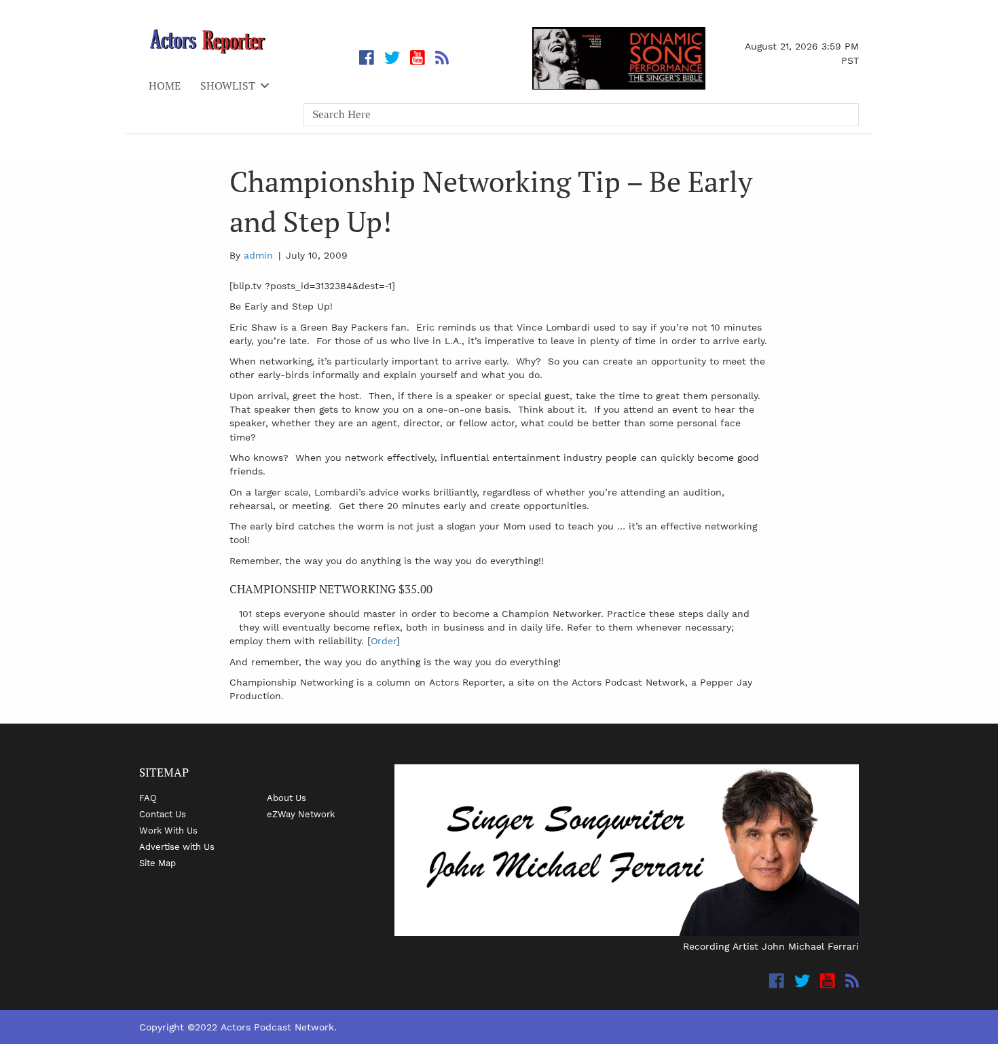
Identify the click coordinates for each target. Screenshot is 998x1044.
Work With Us (168, 830)
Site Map (157, 863)
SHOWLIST (227, 85)
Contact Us (162, 814)
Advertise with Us (177, 846)
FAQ (148, 797)
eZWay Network (301, 814)
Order (383, 640)
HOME (165, 85)
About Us (286, 797)
